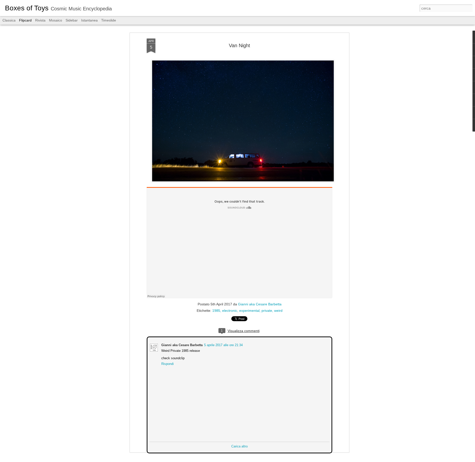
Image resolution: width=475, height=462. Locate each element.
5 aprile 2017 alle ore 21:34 (223, 344)
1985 (216, 311)
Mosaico (55, 20)
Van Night (239, 45)
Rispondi (167, 363)
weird (278, 311)
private (266, 311)
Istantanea (89, 20)
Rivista (40, 20)
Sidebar (72, 20)
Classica (9, 20)
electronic (229, 311)
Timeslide (108, 20)
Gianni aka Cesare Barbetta (260, 304)
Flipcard (25, 20)
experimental (249, 311)
